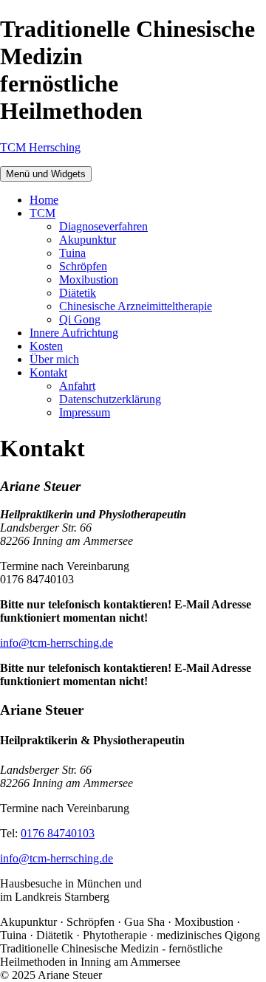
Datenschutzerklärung (110, 399)
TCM (42, 213)
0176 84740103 (58, 833)
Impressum (84, 412)
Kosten (46, 346)
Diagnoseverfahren (103, 226)
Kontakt (48, 372)
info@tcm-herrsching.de (56, 642)
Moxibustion (88, 279)
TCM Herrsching (40, 147)
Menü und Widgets (46, 173)
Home (44, 199)
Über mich (54, 359)
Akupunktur (87, 239)
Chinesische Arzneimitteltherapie (135, 306)
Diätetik (77, 292)
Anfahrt (77, 386)
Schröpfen (83, 266)
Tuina (72, 253)
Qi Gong (79, 319)
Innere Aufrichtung (74, 332)
